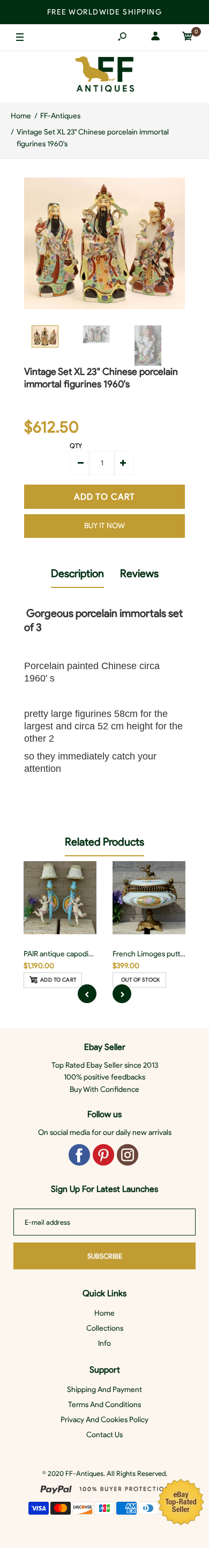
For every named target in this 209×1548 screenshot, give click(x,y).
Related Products (104, 841)
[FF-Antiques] (104, 76)
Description (77, 573)
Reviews (139, 573)
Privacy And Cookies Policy (104, 1419)
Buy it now (104, 525)
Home (104, 1313)
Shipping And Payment (104, 1389)
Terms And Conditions (104, 1404)
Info (104, 1343)
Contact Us (104, 1434)
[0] (187, 38)
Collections (104, 1328)
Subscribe (104, 1256)
